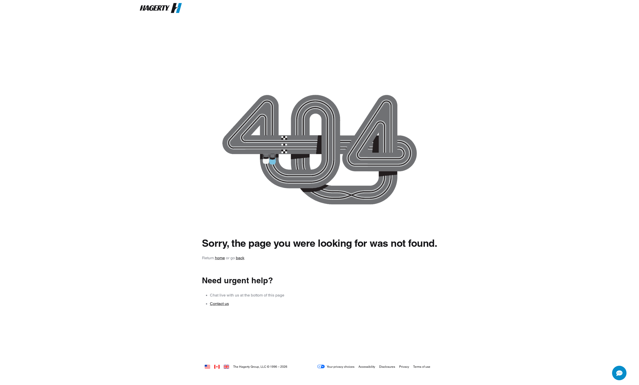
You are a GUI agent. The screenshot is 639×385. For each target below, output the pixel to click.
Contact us (219, 304)
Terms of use (421, 366)
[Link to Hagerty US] (207, 366)
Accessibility (366, 366)
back (240, 258)
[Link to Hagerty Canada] (217, 366)
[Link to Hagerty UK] (226, 366)
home (220, 258)
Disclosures (387, 366)
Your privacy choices (340, 366)
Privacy (404, 366)
